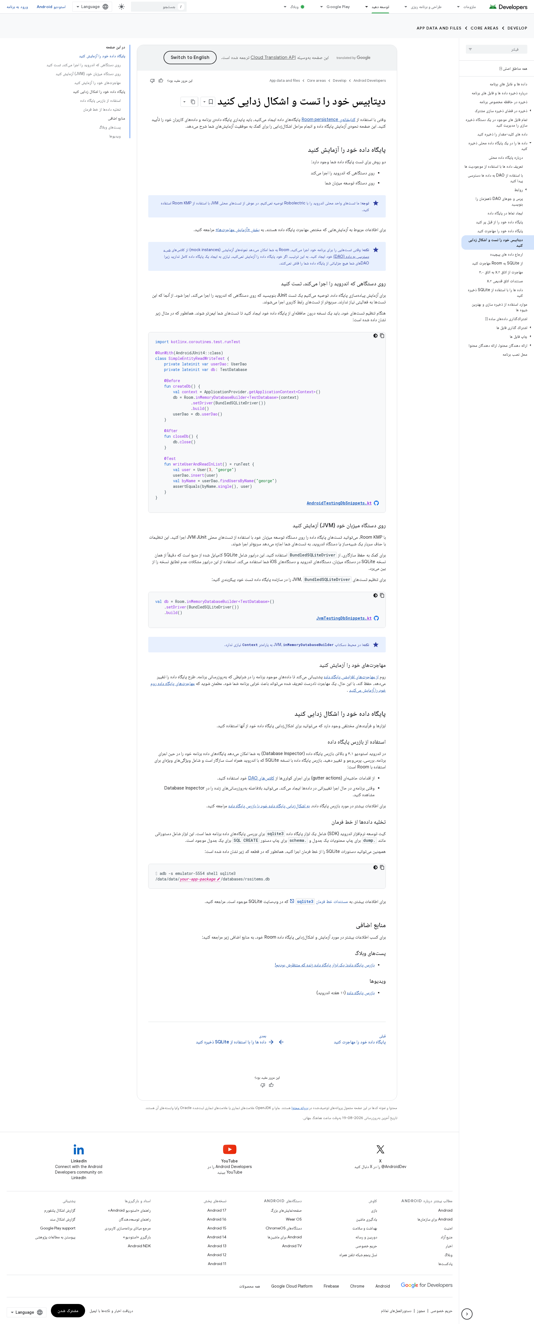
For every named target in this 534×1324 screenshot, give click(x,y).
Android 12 (216, 1254)
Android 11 (217, 1263)
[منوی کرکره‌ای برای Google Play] (319, 6)
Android (445, 1210)
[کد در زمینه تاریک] (375, 335)
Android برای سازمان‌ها (435, 1219)
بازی (374, 1210)
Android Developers (369, 80)
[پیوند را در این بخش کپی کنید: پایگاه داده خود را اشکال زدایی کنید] (289, 714)
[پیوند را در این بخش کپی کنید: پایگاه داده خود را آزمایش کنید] (302, 150)
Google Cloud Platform (292, 1286)
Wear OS (294, 1219)
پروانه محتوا (299, 1107)
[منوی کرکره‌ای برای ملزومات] (455, 6)
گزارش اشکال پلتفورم (59, 1210)
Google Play (338, 6)
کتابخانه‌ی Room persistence (328, 119)
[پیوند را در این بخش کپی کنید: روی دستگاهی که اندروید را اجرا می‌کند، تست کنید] (275, 284)
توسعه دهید (380, 6)
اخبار (449, 1245)
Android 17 (216, 1210)
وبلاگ (294, 6)
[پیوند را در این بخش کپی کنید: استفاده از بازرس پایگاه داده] (322, 742)
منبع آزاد (447, 1236)
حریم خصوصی (366, 1245)
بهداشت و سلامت (364, 1228)
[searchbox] (496, 49)
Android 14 (216, 1236)
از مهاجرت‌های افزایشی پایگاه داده (351, 677)
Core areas (485, 28)
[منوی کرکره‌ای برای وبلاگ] (282, 6)
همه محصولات (249, 1286)
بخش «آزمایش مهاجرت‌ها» (237, 229)
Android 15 (216, 1228)
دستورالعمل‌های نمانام (396, 1310)
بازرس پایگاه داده (361, 993)
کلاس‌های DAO (261, 778)
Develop (518, 28)
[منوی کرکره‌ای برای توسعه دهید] (364, 6)
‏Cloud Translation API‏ (273, 57)
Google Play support (57, 1228)
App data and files (439, 28)
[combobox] (159, 7)
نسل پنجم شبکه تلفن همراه (358, 1254)
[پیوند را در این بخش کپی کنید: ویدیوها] (364, 981)
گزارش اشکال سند (62, 1219)
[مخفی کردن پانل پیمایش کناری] (467, 1314)
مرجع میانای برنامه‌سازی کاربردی (128, 1228)
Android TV (292, 1245)
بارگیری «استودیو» (137, 1236)
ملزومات (469, 6)
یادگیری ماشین (366, 1219)
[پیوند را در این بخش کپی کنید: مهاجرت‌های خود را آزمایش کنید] (313, 665)
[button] (497, 110)
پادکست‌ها (445, 1263)
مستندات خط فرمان (322, 901)
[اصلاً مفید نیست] (152, 80)
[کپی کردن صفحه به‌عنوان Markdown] (193, 102)
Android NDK (139, 1245)
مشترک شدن (68, 1310)
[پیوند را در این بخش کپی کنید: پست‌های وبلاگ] (349, 953)
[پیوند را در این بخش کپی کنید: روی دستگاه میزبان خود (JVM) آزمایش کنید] (287, 526)
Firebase (331, 1286)
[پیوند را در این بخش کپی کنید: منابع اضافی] (350, 925)
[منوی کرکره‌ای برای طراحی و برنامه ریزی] (403, 6)
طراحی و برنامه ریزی (426, 6)
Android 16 (216, 1219)
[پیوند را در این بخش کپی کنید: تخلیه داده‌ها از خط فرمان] (326, 822)
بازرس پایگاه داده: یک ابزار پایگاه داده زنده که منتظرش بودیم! (325, 965)
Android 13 (216, 1245)
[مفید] (161, 80)
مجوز (421, 1310)
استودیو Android (51, 6)
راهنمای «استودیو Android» (129, 1210)
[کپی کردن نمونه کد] (382, 335)
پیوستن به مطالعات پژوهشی (55, 1236)
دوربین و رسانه (366, 1236)
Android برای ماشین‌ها (285, 1236)
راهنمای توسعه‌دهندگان (135, 1219)
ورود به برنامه (17, 6)
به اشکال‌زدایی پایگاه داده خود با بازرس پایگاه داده (269, 806)
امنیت (448, 1228)
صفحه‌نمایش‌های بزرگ (286, 1210)
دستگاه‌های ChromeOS (284, 1228)
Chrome (357, 1286)
